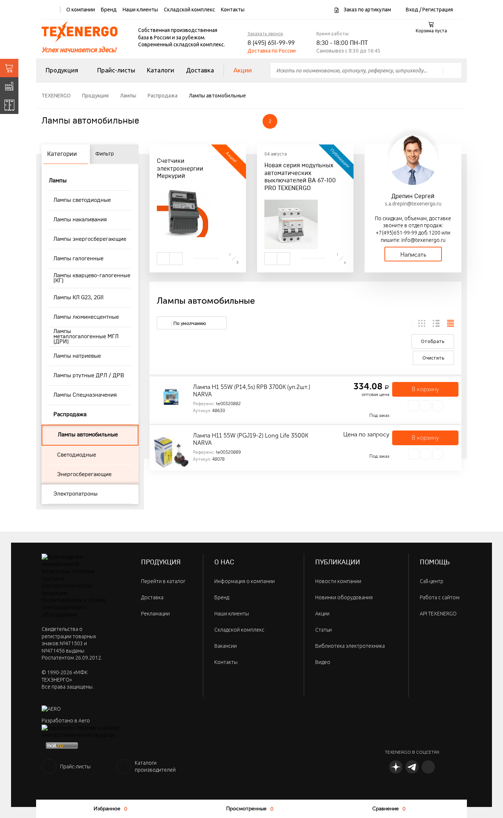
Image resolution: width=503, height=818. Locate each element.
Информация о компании (244, 581)
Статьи (323, 630)
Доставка (200, 70)
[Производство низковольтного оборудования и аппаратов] (9, 86)
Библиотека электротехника (350, 646)
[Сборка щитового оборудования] (9, 105)
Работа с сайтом (440, 597)
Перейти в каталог (163, 581)
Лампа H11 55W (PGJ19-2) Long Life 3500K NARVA (250, 439)
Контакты (233, 9)
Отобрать (432, 341)
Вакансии (225, 646)
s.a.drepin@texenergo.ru (413, 204)
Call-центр (431, 581)
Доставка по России (271, 51)
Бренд (109, 9)
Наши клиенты (140, 9)
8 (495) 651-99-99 (271, 43)
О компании (80, 9)
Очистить (433, 357)
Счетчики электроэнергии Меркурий (180, 168)
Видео (322, 662)
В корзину (425, 389)
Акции (242, 70)
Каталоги (160, 70)
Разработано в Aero (66, 721)
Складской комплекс (189, 9)
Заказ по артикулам (366, 9)
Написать (413, 254)
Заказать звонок (265, 33)
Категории (62, 154)
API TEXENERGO (438, 614)
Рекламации (155, 614)
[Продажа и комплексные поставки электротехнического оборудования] (9, 68)
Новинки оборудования (344, 597)
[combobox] (192, 323)
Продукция (62, 70)
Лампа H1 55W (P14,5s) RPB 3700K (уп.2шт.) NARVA (251, 390)
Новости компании (338, 581)
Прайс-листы (116, 70)
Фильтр (104, 154)
